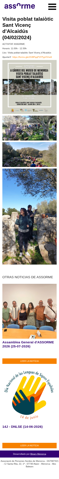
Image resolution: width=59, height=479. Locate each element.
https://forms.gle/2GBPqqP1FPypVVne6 (32, 57)
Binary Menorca (38, 454)
